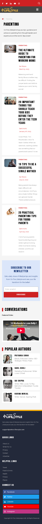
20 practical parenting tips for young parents (28, 218)
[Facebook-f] (3, 3)
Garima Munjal (21, 394)
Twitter (9, 497)
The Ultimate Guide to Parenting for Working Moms (27, 55)
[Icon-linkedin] (11, 3)
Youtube (10, 507)
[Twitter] (7, 3)
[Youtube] (15, 3)
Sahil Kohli (23, 128)
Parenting (23, 45)
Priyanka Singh (22, 355)
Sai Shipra (22, 66)
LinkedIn (10, 502)
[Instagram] (19, 3)
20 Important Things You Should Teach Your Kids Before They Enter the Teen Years (28, 112)
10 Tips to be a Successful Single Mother (27, 168)
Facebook (10, 492)
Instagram (11, 511)
